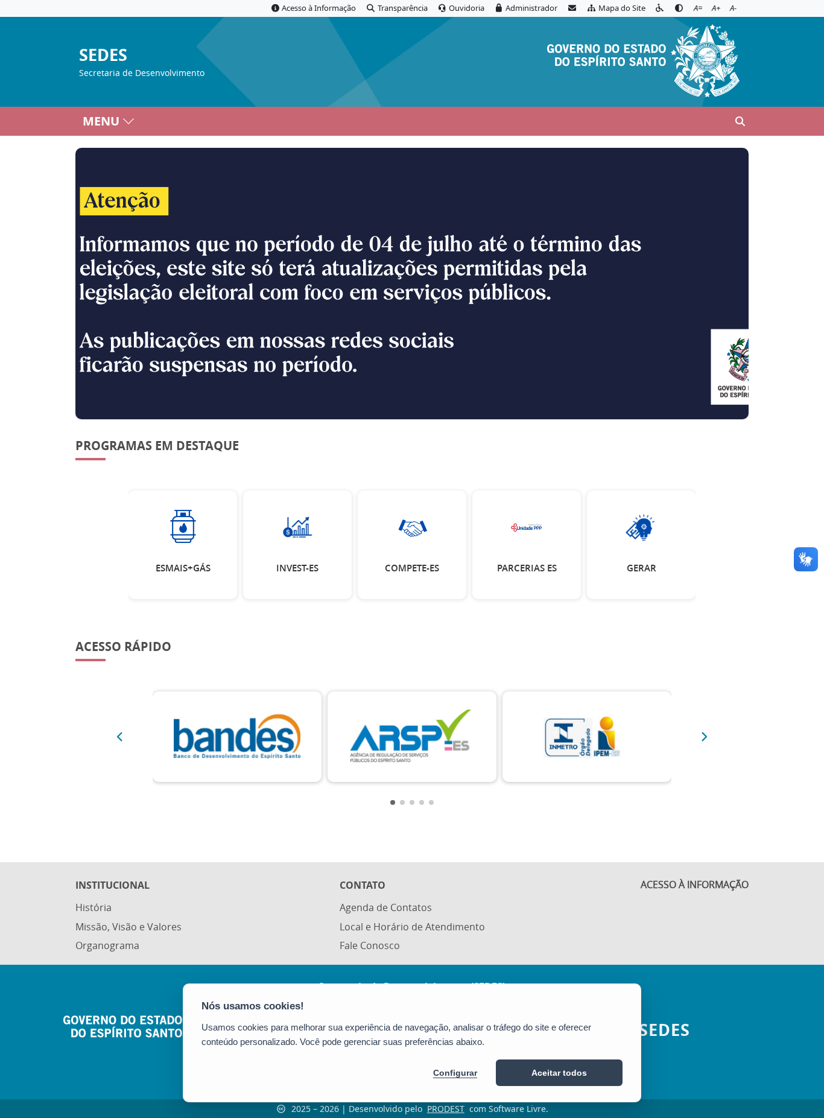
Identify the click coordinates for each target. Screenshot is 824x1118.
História (93, 907)
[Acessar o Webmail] (572, 8)
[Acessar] (412, 283)
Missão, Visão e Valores (128, 926)
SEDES (103, 55)
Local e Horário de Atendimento (412, 926)
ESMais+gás (183, 568)
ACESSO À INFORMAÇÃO (695, 884)
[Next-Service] (705, 737)
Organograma (107, 945)
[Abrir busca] (740, 121)
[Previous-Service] (119, 737)
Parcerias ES (527, 568)
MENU (101, 121)
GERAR (641, 568)
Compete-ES (412, 568)
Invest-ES (297, 568)
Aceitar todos (559, 1073)
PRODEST (445, 1108)
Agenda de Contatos (386, 907)
